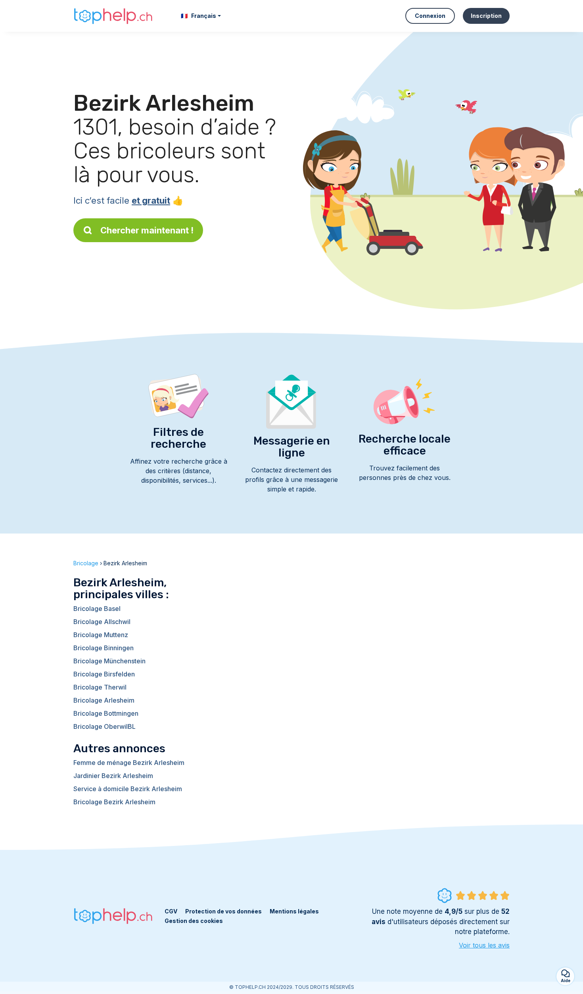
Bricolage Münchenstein (109, 661)
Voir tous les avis (484, 945)
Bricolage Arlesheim (103, 700)
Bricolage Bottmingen (105, 713)
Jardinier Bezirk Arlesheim (113, 776)
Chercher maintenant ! (147, 230)
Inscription (486, 15)
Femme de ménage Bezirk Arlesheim (128, 763)
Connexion (430, 15)
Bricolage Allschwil (101, 622)
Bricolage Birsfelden (104, 674)
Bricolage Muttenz (100, 635)
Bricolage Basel (97, 609)
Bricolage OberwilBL (104, 726)
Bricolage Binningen (103, 648)
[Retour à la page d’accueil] (113, 16)
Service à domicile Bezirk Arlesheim (127, 789)
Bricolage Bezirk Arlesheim (114, 802)
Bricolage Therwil (100, 687)
